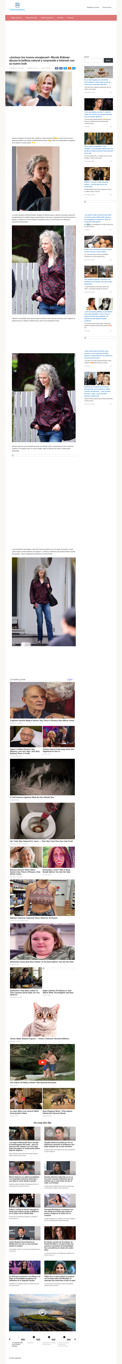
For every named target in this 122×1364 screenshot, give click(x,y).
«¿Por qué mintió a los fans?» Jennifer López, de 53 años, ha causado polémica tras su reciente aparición (98, 114)
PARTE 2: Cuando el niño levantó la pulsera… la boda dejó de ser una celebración (96, 184)
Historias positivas (47, 18)
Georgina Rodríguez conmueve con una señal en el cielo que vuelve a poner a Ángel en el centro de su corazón (58, 1212)
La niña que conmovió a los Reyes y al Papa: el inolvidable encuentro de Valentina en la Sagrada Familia (24, 1278)
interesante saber (31, 18)
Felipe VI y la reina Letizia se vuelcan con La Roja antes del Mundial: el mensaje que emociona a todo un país (59, 1278)
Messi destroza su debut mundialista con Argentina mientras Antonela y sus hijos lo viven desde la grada (24, 1179)
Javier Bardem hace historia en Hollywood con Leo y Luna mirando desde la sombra (23, 1244)
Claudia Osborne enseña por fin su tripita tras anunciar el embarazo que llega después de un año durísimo (59, 1144)
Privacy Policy (107, 7)
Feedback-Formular (93, 7)
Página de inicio (16, 18)
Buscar (86, 57)
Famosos (70, 18)
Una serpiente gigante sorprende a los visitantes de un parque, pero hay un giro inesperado (98, 282)
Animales (60, 18)
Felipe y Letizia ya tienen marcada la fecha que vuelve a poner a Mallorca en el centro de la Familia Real (24, 1211)
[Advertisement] (61, 37)
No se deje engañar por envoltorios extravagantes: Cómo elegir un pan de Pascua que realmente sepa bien (97, 82)
